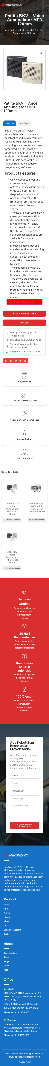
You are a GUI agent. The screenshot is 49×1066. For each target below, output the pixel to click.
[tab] (9, 123)
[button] (40, 5)
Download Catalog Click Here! (24, 301)
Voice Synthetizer (19, 30)
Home (6, 30)
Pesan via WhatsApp (24, 313)
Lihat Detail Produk (12, 520)
